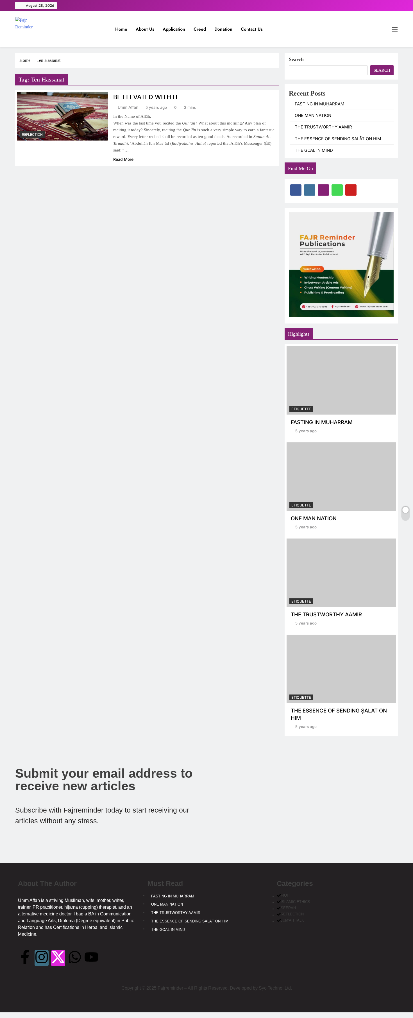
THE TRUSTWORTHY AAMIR (323, 127)
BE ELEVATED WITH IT (145, 97)
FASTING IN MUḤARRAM (319, 104)
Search (296, 59)
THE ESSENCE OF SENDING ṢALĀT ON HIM (338, 138)
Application (174, 29)
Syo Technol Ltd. (275, 988)
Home (121, 29)
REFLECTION (32, 134)
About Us (145, 29)
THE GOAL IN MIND (314, 150)
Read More (123, 159)
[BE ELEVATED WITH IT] (62, 116)
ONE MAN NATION (313, 115)
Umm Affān (128, 107)
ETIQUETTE (301, 409)
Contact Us (252, 29)
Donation (223, 29)
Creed (200, 29)
